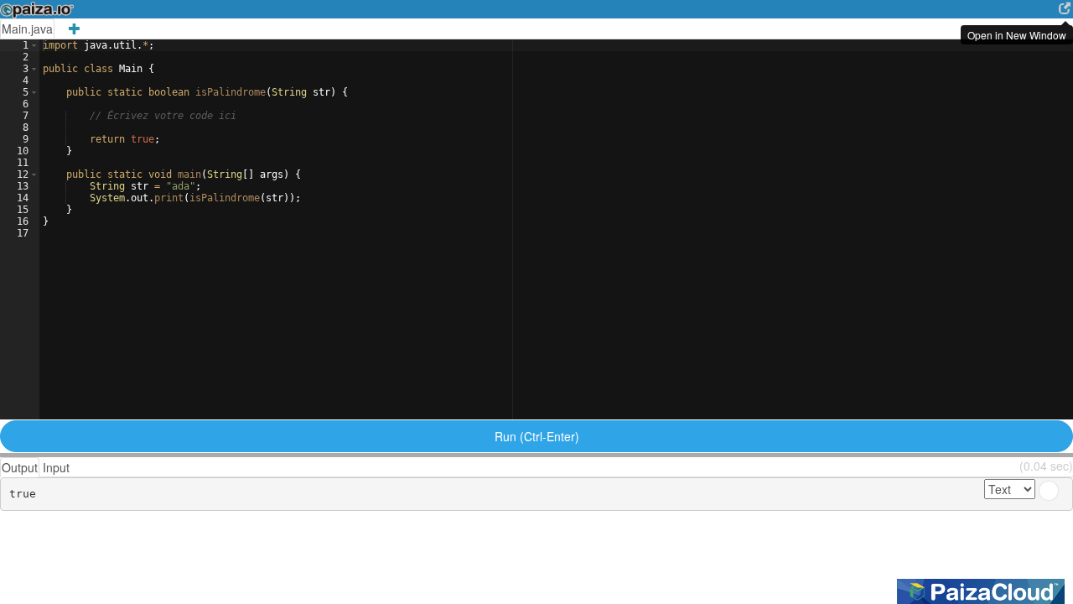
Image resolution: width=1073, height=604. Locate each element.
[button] (34, 45)
